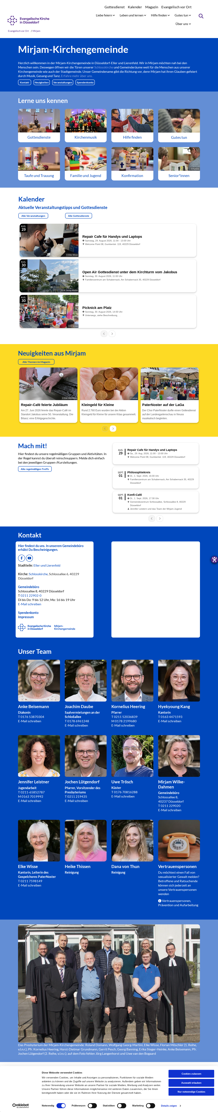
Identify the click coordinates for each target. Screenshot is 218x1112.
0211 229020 (170, 806)
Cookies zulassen (191, 1073)
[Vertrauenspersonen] (86, 841)
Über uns (182, 24)
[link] (105, 15)
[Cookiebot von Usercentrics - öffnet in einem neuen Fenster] (21, 1105)
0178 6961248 (78, 721)
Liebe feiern (104, 15)
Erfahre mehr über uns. (77, 76)
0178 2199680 (126, 721)
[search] (201, 16)
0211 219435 (77, 796)
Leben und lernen (132, 15)
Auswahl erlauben (191, 1082)
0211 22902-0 (31, 595)
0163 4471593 (171, 717)
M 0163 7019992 (30, 796)
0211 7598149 (31, 881)
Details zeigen (169, 1105)
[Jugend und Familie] (86, 159)
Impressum (26, 617)
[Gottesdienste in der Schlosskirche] (39, 120)
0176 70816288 (126, 792)
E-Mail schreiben (29, 721)
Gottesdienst (115, 7)
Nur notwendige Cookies (191, 1091)
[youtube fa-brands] (29, 558)
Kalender (135, 7)
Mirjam (36, 30)
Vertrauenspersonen (182, 889)
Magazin (151, 7)
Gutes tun (182, 15)
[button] (24, 82)
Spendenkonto (28, 612)
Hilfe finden (159, 15)
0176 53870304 (32, 717)
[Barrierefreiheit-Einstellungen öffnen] (214, 559)
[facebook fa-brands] (21, 558)
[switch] (92, 1105)
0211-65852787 (33, 792)
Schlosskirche (103, 67)
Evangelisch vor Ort (176, 7)
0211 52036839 (126, 717)
